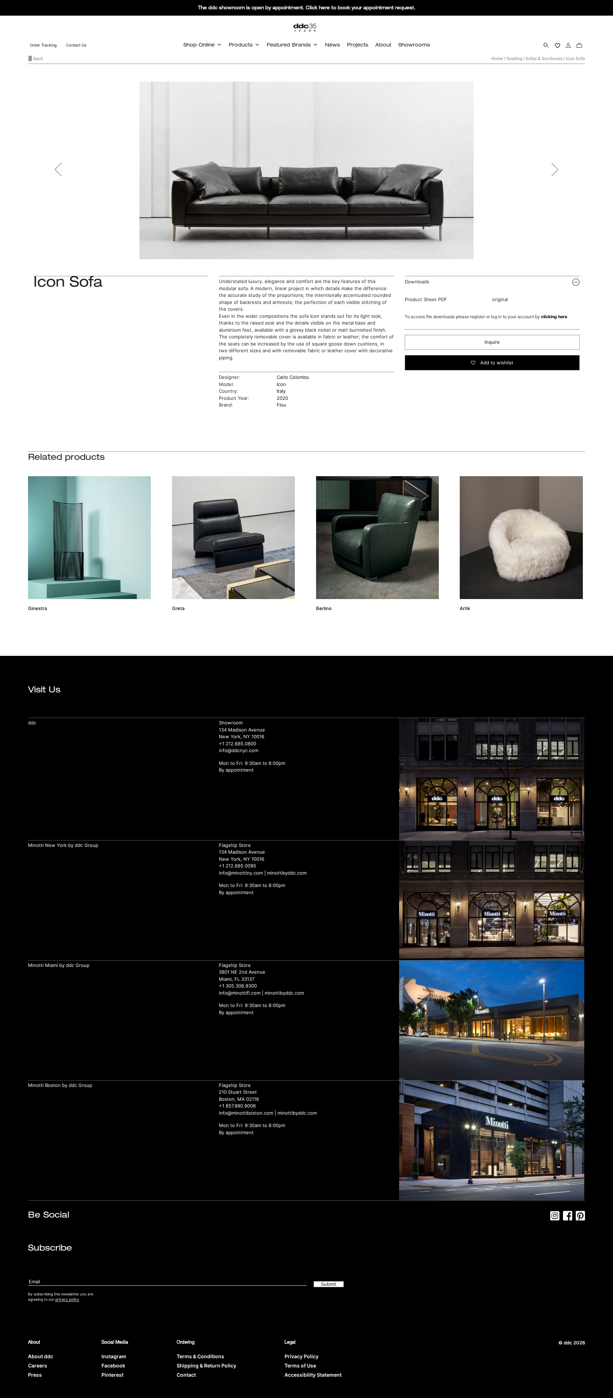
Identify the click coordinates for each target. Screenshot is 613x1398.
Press (35, 1375)
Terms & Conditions (200, 1356)
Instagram (113, 1356)
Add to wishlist (496, 362)
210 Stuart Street (238, 1092)
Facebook (113, 1365)
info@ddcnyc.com (238, 750)
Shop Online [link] (199, 45)
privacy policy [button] (67, 1299)
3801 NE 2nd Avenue (242, 972)
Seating (514, 58)
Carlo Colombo (293, 377)
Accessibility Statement (313, 1375)
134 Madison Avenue (242, 730)
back (37, 58)
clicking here (554, 316)
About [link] (383, 45)
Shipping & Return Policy (206, 1365)
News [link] (332, 45)
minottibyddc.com (286, 873)
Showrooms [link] (414, 45)
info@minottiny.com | (243, 873)
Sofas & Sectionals (544, 58)
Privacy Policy (302, 1356)
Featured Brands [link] (289, 45)
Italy (281, 391)
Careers (37, 1365)
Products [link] (241, 45)
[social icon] (554, 1218)
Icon (281, 384)
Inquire (492, 342)
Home (497, 58)
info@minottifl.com (239, 993)
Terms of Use (300, 1365)
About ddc (40, 1356)
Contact (186, 1375)
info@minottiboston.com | (248, 1113)
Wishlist (557, 45)
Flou (281, 405)
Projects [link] (357, 45)
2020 (282, 398)
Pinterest (112, 1375)
